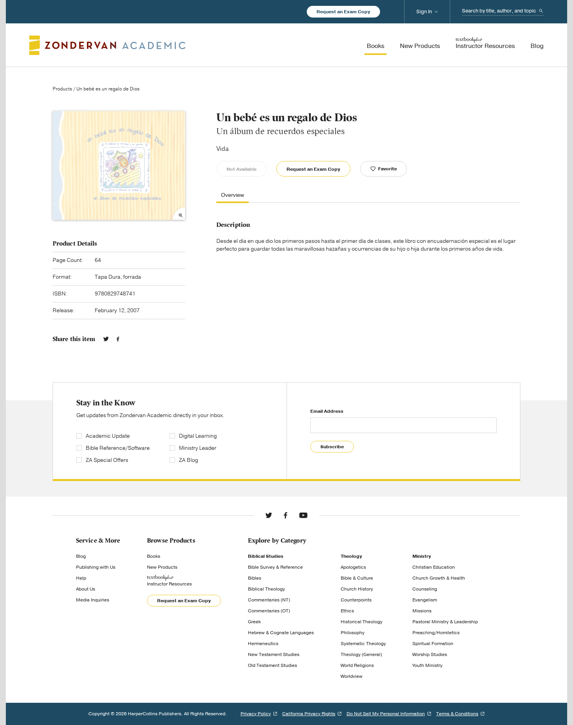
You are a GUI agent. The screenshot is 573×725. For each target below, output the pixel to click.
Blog (81, 556)
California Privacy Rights (308, 714)
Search (541, 11)
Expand (179, 213)
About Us (85, 589)
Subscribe (332, 447)
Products (62, 89)
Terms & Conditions (457, 714)
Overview (232, 195)
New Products (162, 567)
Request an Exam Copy (343, 12)
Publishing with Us (95, 567)
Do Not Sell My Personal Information (386, 714)
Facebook (118, 339)
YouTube (303, 515)
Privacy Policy (256, 714)
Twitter (106, 339)
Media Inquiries (92, 600)
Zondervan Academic (107, 45)
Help (81, 578)
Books (153, 556)
